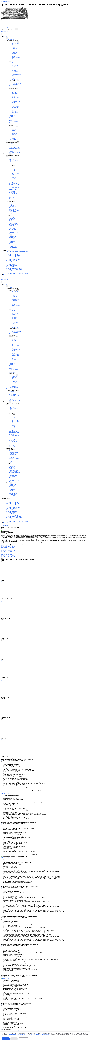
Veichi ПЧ (11, 197)
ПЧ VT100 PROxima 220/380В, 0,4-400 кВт (15, 168)
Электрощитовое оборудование (16, 58)
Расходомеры (12, 122)
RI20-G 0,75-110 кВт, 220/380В (8, 546)
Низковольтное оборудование (15, 44)
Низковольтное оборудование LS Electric (13, 213)
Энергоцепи (12, 124)
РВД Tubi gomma (13, 229)
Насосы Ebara (12, 237)
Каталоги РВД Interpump (12, 266)
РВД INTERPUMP (13, 222)
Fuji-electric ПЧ (12, 182)
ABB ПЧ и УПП (13, 158)
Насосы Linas (12, 242)
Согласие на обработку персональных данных (39, 1034)
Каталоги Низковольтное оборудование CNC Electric (19, 253)
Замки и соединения (14, 93)
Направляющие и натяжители (15, 98)
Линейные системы (14, 69)
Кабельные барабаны (14, 134)
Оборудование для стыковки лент (15, 109)
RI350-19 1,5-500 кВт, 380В (7, 554)
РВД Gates (11, 219)
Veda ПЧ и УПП (13, 193)
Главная (5, 36)
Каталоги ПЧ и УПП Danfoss (13, 255)
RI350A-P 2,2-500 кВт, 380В (8, 550)
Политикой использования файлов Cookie (17, 1034)
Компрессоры (12, 120)
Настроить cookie (23, 1038)
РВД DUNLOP (12, 218)
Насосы (11, 116)
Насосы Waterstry (13, 247)
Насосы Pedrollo (13, 245)
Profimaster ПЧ (12, 191)
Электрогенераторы (16, 83)
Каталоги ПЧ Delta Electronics (13, 259)
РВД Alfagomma (13, 217)
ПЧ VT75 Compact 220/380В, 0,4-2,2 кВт (15, 177)
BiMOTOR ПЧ (12, 159)
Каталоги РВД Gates (11, 264)
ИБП (13, 82)
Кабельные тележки (14, 128)
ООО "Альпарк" (10, 39)
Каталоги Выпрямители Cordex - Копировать (17, 273)
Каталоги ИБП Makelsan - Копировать (15, 269)
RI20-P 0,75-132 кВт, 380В (7, 545)
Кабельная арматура (14, 53)
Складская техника (13, 139)
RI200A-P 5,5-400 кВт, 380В (8, 547)
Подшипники (15, 79)
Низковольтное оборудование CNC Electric (13, 206)
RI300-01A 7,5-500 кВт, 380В (8, 556)
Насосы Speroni (12, 246)
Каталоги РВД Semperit (11, 265)
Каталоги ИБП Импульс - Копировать (15, 270)
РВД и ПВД (12, 115)
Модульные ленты (14, 95)
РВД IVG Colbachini (14, 223)
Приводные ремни (14, 103)
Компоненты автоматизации (15, 72)
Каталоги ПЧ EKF (10, 258)
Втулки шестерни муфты (14, 77)
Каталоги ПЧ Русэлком (11, 260)
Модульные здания (13, 121)
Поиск (16, 29)
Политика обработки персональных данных (14, 148)
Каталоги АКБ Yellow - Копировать (14, 272)
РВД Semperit (12, 228)
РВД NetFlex (12, 225)
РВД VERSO (12, 231)
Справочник (9, 140)
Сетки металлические (15, 105)
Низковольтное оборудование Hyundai (14, 210)
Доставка (5, 275)
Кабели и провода (14, 46)
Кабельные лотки (14, 49)
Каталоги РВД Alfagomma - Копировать (15, 261)
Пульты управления (14, 131)
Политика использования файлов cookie (12, 145)
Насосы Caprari (12, 236)
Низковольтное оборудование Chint (13, 203)
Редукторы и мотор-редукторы (15, 66)
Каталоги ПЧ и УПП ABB (12, 254)
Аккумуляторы (15, 84)
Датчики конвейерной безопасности (15, 113)
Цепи (13, 100)
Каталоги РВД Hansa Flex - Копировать (15, 268)
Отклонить (14, 1038)
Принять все (6, 1038)
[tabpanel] (45, 527)
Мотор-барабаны (16, 101)
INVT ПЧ (11, 186)
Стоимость (6, 274)
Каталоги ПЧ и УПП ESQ (12, 256)
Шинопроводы (12, 85)
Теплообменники (13, 119)
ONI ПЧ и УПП (13, 189)
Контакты (5, 277)
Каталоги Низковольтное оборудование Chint (17, 251)
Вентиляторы (12, 117)
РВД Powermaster (13, 227)
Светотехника (15, 51)
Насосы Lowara (12, 243)
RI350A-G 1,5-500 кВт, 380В (8, 551)
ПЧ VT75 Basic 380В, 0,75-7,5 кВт (15, 173)
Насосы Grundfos (13, 241)
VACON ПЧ (12, 192)
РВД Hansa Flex (12, 220)
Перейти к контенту (5, 1)
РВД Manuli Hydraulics (14, 224)
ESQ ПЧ (11, 181)
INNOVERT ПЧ (13, 183)
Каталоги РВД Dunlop (11, 263)
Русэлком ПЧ (12, 198)
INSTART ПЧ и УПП (14, 184)
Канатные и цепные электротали (15, 137)
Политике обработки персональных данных (32, 1035)
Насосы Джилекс (13, 248)
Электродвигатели (16, 74)
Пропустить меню (5, 31)
